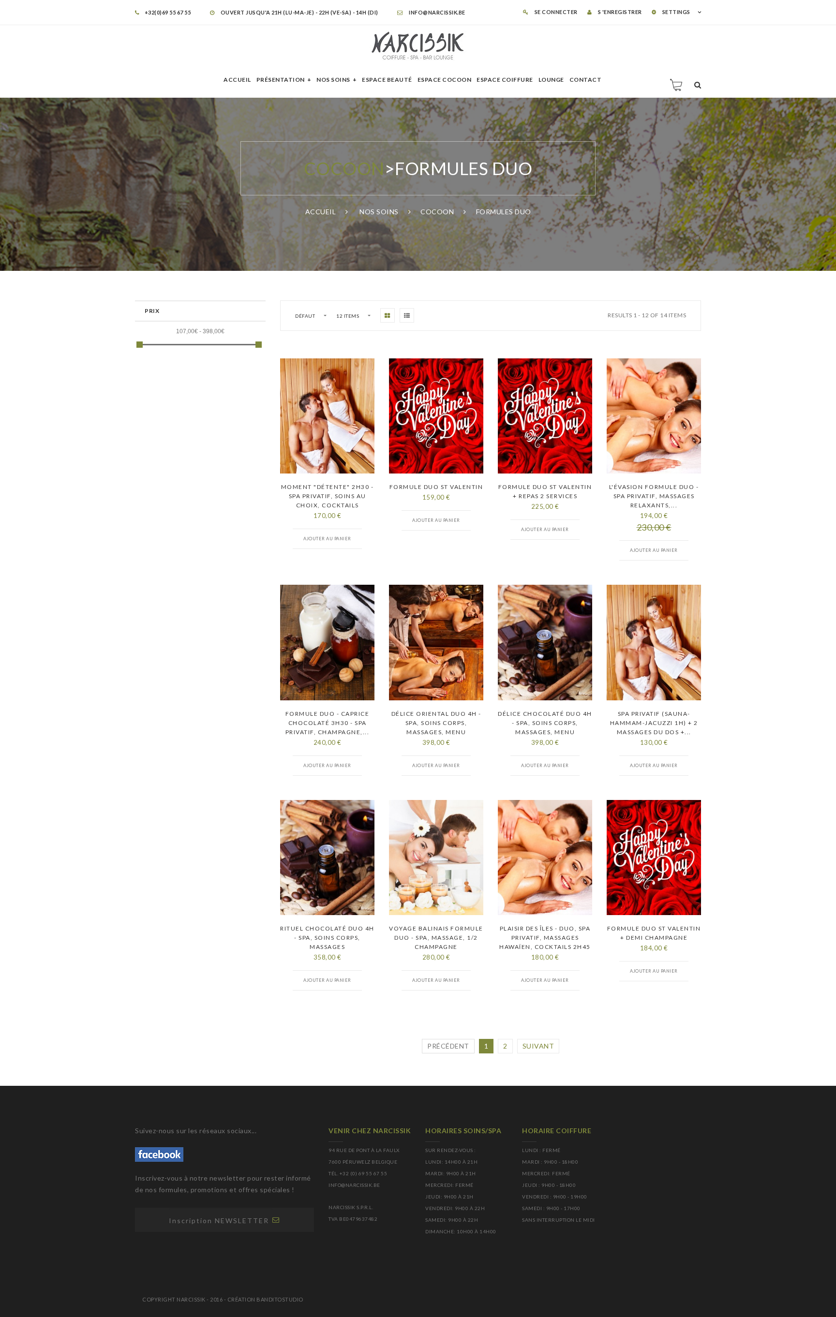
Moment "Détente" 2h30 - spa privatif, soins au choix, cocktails (327, 496)
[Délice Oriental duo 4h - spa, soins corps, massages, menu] (436, 642)
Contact (585, 79)
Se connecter (555, 12)
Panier (677, 84)
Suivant (538, 1046)
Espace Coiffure (505, 79)
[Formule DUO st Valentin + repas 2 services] (545, 416)
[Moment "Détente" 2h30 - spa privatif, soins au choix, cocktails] (327, 416)
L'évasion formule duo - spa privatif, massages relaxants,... (654, 496)
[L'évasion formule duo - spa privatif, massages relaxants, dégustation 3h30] (654, 416)
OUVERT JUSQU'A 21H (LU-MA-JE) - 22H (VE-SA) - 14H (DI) (298, 12)
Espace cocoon (445, 79)
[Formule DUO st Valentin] (436, 416)
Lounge (551, 79)
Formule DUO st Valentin (436, 486)
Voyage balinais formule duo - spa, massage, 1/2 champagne (436, 937)
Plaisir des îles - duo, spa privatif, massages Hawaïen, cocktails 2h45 (545, 937)
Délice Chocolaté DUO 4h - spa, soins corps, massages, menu (545, 723)
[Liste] (407, 315)
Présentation (280, 79)
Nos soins (333, 79)
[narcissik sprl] (418, 45)
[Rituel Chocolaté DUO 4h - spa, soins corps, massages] (327, 857)
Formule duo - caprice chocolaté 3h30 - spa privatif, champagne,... (327, 723)
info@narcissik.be (436, 12)
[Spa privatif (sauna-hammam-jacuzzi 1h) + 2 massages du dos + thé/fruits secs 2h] (654, 642)
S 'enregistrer (619, 12)
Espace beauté (387, 79)
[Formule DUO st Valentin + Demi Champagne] (654, 857)
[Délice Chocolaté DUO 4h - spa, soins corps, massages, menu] (545, 642)
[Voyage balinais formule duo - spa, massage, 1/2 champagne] (436, 857)
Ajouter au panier (327, 538)
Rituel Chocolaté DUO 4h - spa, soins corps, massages (327, 937)
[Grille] (387, 315)
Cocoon (344, 168)
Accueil (237, 79)
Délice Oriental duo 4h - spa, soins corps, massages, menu (436, 723)
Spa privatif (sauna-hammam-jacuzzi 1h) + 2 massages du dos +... (654, 723)
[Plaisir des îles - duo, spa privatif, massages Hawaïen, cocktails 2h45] (545, 857)
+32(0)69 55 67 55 (168, 12)
